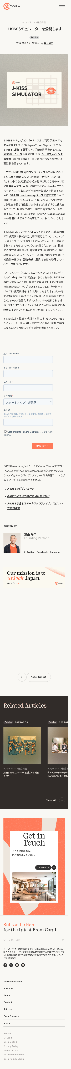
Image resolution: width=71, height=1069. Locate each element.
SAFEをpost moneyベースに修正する (33, 195)
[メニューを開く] (62, 6)
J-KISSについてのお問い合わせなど (28, 496)
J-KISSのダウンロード (20, 488)
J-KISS (8, 140)
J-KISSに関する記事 (15, 149)
